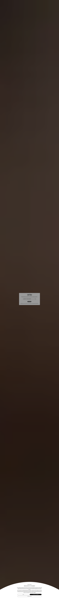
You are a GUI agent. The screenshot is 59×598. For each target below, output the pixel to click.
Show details (29, 596)
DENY (23, 594)
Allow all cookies (35, 594)
